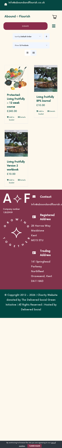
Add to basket (11, 118)
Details (23, 117)
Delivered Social (31, 309)
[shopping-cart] (54, 16)
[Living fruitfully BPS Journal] (45, 78)
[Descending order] (47, 36)
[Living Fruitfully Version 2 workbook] (16, 143)
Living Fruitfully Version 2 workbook (16, 165)
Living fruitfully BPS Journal (45, 99)
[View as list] (33, 53)
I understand (34, 446)
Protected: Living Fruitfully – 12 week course (16, 101)
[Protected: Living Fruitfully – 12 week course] (16, 77)
